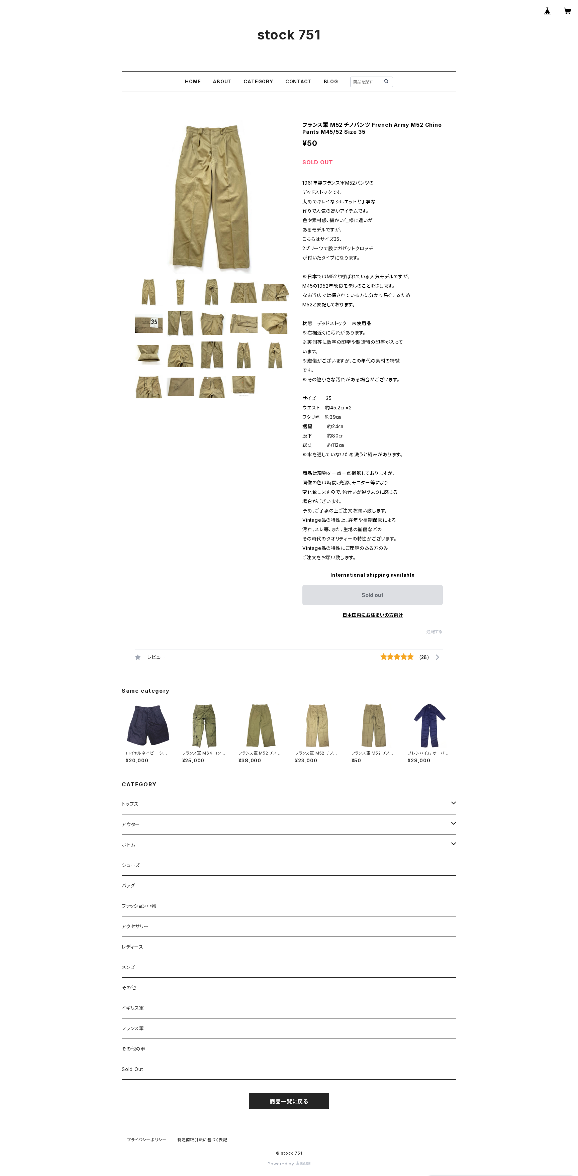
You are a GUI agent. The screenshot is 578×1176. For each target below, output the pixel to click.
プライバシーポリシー (147, 1139)
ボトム (128, 845)
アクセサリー (135, 926)
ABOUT (222, 81)
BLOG (331, 81)
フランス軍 (133, 1028)
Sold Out (132, 1069)
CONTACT (298, 81)
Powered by (282, 1163)
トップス (130, 804)
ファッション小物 (139, 906)
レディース (132, 947)
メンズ (128, 967)
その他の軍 (134, 1049)
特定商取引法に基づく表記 (202, 1139)
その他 (129, 987)
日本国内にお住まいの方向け (373, 615)
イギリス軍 (133, 1008)
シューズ (131, 865)
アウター (131, 824)
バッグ (128, 885)
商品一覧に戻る (289, 1101)
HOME (193, 81)
